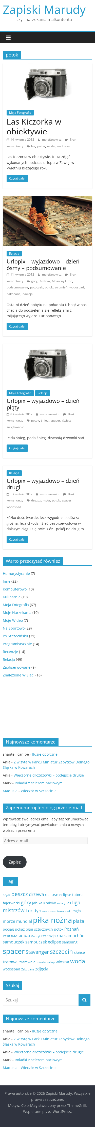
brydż (6, 895)
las (33, 146)
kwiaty (61, 903)
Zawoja (28, 294)
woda (51, 146)
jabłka (37, 903)
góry (34, 281)
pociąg (8, 929)
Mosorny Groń (62, 281)
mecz (45, 911)
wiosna (62, 962)
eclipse (51, 894)
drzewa (36, 894)
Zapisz (15, 862)
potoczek (36, 287)
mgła (46, 500)
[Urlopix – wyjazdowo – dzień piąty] (47, 347)
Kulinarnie (12, 597)
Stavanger (37, 951)
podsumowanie (17, 287)
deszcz (36, 500)
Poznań (71, 929)
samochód (74, 935)
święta (66, 420)
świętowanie (15, 427)
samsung (70, 942)
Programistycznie (17, 643)
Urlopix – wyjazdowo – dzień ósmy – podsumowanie (43, 264)
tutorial (41, 962)
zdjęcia (41, 969)
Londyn (33, 910)
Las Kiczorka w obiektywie (34, 126)
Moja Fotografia (20, 112)
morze (9, 921)
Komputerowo (15, 589)
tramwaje (27, 962)
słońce (79, 952)
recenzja (48, 935)
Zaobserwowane (16, 667)
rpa (60, 935)
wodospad (64, 146)
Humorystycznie (16, 573)
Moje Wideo (13, 620)
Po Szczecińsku (15, 636)
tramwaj (10, 962)
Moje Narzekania (17, 612)
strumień (61, 287)
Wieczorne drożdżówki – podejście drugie (49, 775)
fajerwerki (11, 903)
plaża (78, 921)
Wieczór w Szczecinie (38, 790)
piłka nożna (52, 920)
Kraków (45, 281)
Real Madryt (32, 936)
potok (41, 146)
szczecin (61, 951)
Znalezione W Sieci (18, 675)
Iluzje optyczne (45, 754)
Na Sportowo (14, 628)
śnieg (45, 420)
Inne (6, 581)
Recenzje (10, 651)
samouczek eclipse (43, 942)
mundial (24, 921)
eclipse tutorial (72, 894)
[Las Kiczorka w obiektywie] (47, 66)
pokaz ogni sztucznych (34, 929)
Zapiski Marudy (44, 9)
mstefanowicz (52, 139)
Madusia (10, 790)
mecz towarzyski (60, 911)
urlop (51, 962)
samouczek (13, 942)
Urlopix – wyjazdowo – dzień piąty (43, 404)
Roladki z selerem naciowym (39, 783)
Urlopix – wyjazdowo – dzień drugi (43, 484)
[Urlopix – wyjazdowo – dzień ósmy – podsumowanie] (47, 199)
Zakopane (14, 294)
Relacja (14, 253)
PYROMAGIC (13, 935)
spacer (55, 420)
